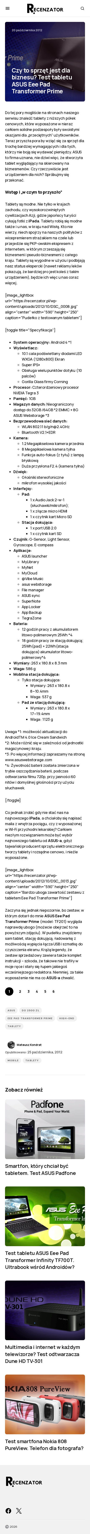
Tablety (32, 1060)
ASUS (11, 1010)
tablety (14, 1026)
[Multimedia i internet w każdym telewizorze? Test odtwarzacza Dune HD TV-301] (45, 1310)
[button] (7, 8)
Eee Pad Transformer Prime (30, 1018)
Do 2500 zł (30, 1010)
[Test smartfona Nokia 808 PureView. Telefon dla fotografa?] (45, 1404)
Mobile (13, 1060)
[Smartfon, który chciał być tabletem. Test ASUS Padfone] (45, 1129)
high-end (67, 1018)
